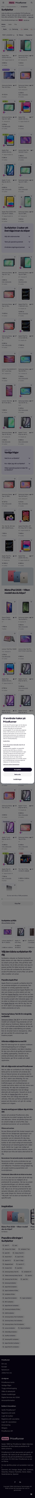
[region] (17, 749)
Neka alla (17, 774)
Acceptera (17, 770)
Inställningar (17, 779)
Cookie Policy (6, 741)
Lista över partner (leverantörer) (11, 764)
